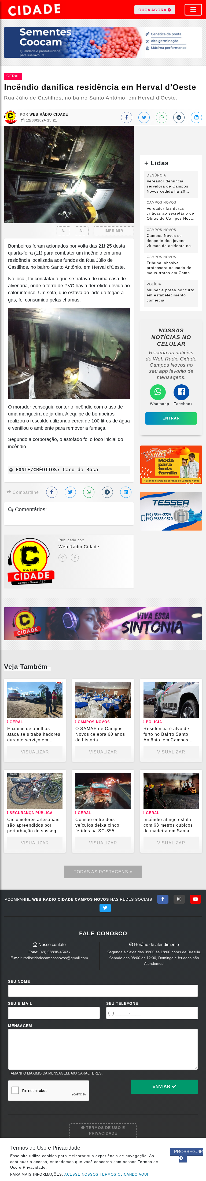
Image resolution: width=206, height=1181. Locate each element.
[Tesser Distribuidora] (171, 511)
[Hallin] (171, 464)
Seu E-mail (20, 1003)
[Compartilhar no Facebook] (126, 117)
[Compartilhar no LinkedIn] (196, 117)
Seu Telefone (122, 1003)
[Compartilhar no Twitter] (144, 117)
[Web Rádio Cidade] (103, 623)
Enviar (162, 1086)
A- (63, 231)
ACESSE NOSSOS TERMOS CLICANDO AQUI (106, 1174)
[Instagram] (62, 558)
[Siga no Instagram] (179, 899)
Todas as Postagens (102, 872)
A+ (81, 231)
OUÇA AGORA (153, 10)
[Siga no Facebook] (162, 899)
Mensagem (20, 1026)
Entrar (171, 418)
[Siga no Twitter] (105, 908)
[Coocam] (103, 42)
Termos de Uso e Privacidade (105, 1130)
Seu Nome (19, 981)
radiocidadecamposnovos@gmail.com (55, 958)
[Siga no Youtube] (195, 899)
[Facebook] (75, 558)
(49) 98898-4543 (53, 952)
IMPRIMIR (114, 231)
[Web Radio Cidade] (35, 9)
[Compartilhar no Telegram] (179, 117)
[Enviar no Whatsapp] (161, 117)
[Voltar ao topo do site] (198, 650)
